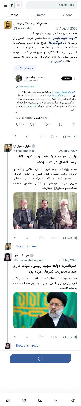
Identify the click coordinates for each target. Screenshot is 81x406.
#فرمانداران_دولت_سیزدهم (51, 378)
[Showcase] (8, 400)
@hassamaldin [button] (23, 28)
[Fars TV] (40, 400)
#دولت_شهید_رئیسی (64, 38)
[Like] (15, 238)
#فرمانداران (48, 364)
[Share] (75, 136)
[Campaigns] (73, 400)
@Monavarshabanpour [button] (28, 260)
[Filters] (16, 5)
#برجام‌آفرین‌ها (57, 42)
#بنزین (58, 61)
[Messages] (57, 400)
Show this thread (27, 246)
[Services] (6, 5)
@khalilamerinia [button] (23, 151)
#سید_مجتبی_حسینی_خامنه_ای (57, 373)
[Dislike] (27, 136)
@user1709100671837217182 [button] (33, 359)
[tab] (13, 15)
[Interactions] (24, 400)
